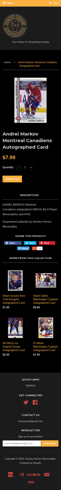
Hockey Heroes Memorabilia (40, 459)
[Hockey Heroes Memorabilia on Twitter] (25, 403)
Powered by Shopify (30, 463)
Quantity (8, 167)
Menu (10, 3)
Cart (55, 3)
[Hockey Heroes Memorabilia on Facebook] (35, 403)
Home (7, 62)
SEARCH (30, 385)
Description (29, 195)
